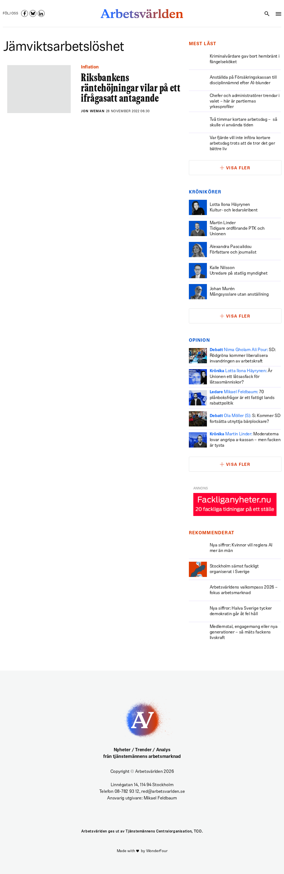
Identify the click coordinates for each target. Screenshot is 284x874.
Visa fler (238, 168)
